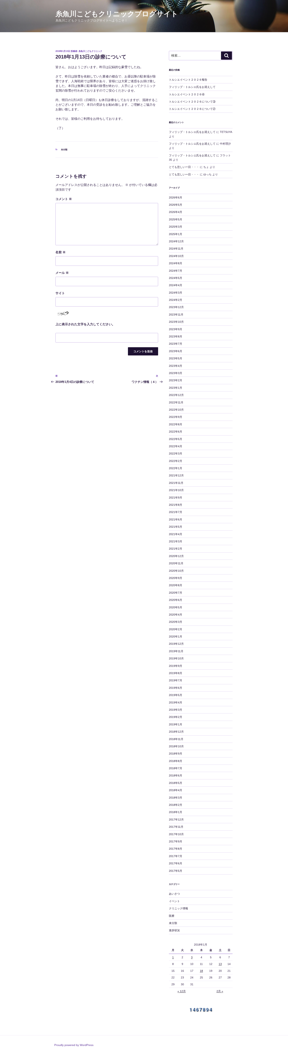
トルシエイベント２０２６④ (187, 94)
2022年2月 (175, 461)
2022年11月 (176, 402)
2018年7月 (175, 768)
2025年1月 (175, 234)
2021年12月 (176, 475)
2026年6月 (175, 197)
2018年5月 (175, 782)
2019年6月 (175, 687)
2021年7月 (175, 512)
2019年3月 (175, 709)
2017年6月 (175, 863)
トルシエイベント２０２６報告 (188, 79)
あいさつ (174, 893)
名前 (60, 252)
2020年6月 (175, 599)
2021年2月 (175, 548)
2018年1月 (175, 812)
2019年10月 (176, 658)
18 (201, 970)
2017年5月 (175, 870)
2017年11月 (176, 826)
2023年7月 (175, 343)
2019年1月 (175, 724)
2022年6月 (175, 431)
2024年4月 (175, 285)
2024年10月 (176, 256)
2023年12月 (176, 307)
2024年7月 (175, 270)
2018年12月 (176, 731)
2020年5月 (175, 607)
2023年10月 (176, 321)
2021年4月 (175, 534)
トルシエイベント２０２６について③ (192, 101)
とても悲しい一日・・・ (184, 167)
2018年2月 (175, 804)
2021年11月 (176, 482)
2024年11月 (176, 248)
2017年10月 (176, 834)
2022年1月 (175, 468)
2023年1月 (175, 387)
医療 (171, 915)
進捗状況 (174, 930)
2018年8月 (175, 761)
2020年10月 (176, 570)
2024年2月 (175, 299)
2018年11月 (176, 739)
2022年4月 (175, 446)
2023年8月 (175, 336)
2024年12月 (176, 241)
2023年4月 (175, 365)
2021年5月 (175, 526)
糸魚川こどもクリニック (90, 51)
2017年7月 (175, 856)
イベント (174, 901)
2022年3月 (175, 453)
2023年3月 (175, 373)
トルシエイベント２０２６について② (192, 108)
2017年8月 (175, 848)
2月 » (219, 991)
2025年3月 (175, 226)
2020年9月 (175, 578)
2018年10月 (176, 746)
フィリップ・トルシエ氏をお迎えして (192, 86)
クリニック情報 (178, 908)
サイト (60, 293)
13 (220, 964)
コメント (63, 199)
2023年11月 (176, 314)
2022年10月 (176, 409)
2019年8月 (175, 673)
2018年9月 (175, 753)
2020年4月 (175, 614)
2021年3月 (175, 541)
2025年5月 (175, 219)
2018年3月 (175, 797)
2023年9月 (175, 329)
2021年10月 (176, 490)
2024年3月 (175, 292)
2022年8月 (175, 424)
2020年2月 (175, 629)
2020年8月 (175, 585)
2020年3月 (175, 621)
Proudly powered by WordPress (73, 1045)
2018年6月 (175, 775)
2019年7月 (175, 680)
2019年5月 (175, 695)
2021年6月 (175, 519)
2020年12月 (176, 556)
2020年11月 (176, 563)
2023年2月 (175, 380)
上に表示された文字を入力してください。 (85, 324)
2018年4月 (175, 790)
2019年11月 (176, 651)
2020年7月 (175, 592)
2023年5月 (175, 358)
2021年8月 (175, 504)
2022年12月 (176, 395)
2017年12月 (176, 819)
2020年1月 (175, 636)
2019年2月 (175, 717)
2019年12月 (176, 643)
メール (62, 272)
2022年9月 (175, 416)
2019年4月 (175, 702)
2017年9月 (175, 841)
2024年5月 (175, 278)
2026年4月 (175, 212)
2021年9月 (175, 497)
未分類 (64, 149)
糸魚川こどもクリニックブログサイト (116, 14)
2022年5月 (175, 439)
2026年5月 (175, 204)
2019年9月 (175, 665)
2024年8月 (175, 263)
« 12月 (182, 991)
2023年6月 (175, 351)
